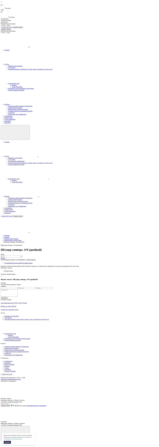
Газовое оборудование (15, 107)
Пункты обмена (9, 364)
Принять (7, 442)
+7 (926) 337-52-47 (7, 27)
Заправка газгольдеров (15, 66)
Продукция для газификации (17, 114)
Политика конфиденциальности (11, 379)
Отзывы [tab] (29, 263)
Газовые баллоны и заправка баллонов (20, 111)
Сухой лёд (11, 112)
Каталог (7, 104)
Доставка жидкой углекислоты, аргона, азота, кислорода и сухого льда (30, 69)
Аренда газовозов (10, 371)
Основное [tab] (7, 263)
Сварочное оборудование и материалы (20, 106)
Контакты (7, 122)
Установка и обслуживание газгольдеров (21, 88)
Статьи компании (9, 119)
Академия (7, 121)
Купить (3, 258)
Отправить (4, 298)
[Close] (1, 276)
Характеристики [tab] (16, 263)
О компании (8, 116)
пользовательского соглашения (36, 405)
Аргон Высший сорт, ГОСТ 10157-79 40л (14, 303)
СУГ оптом (11, 67)
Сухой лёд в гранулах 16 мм (9, 309)
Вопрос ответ (8, 117)
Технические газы (14, 83)
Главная (6, 50)
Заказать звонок (17, 27)
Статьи (6, 368)
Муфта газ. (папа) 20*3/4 (8, 306)
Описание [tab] (24, 263)
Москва (14, 85)
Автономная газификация (16, 161)
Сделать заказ (5, 405)
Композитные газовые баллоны (18, 109)
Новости (7, 366)
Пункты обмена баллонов (16, 90)
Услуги (6, 64)
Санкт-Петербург (17, 87)
